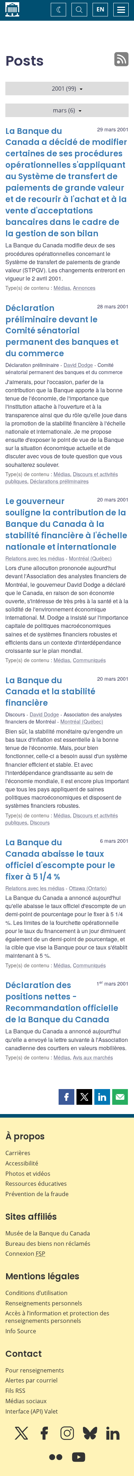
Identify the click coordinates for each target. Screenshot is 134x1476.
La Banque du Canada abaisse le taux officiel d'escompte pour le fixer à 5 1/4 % (60, 859)
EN (100, 9)
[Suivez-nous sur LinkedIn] (113, 1438)
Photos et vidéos (27, 1174)
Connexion (25, 1254)
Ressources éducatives (36, 1184)
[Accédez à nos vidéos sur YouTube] (78, 1462)
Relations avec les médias (34, 558)
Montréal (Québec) (90, 558)
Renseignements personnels (43, 1303)
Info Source (20, 1331)
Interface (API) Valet (31, 1411)
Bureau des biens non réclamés (47, 1244)
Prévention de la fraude (37, 1194)
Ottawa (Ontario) (88, 888)
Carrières (17, 1153)
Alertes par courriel (31, 1380)
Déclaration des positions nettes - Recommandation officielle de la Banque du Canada (61, 1002)
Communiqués (89, 660)
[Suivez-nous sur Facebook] (45, 1438)
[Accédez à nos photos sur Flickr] (56, 1462)
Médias (62, 287)
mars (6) (64, 110)
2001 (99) (64, 88)
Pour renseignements (34, 1370)
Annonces (84, 287)
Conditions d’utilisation (36, 1293)
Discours (40, 822)
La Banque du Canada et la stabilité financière (50, 692)
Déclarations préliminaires (59, 481)
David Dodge (78, 364)
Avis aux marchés (93, 1057)
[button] (66, 1097)
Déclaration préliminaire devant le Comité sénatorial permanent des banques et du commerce (62, 331)
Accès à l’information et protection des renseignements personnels (57, 1317)
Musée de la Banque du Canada (47, 1233)
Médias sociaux (25, 1401)
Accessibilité (21, 1163)
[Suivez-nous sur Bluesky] (90, 1438)
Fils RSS (15, 1391)
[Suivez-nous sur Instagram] (67, 1438)
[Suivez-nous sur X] (22, 1438)
